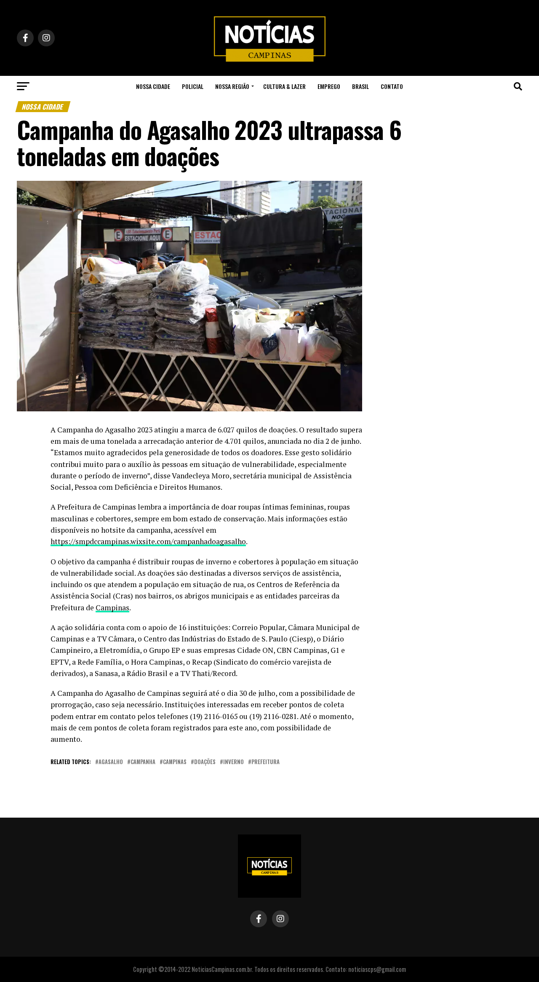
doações (205, 762)
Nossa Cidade (153, 86)
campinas (175, 762)
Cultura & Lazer (284, 86)
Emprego (329, 86)
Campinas (112, 607)
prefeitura (265, 762)
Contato (392, 86)
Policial (192, 86)
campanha (143, 762)
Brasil (360, 86)
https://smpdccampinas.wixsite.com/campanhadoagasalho (148, 541)
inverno (233, 762)
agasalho (111, 762)
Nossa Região (232, 86)
